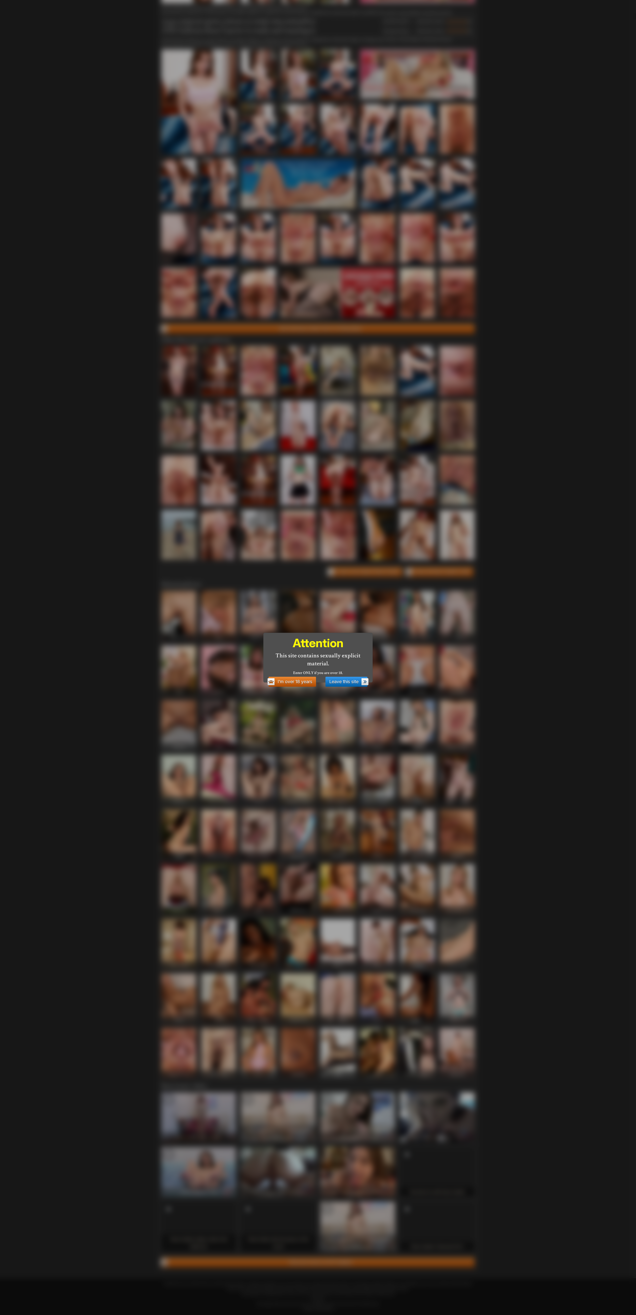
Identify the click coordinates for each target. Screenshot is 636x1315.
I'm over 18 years (295, 681)
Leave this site (343, 681)
